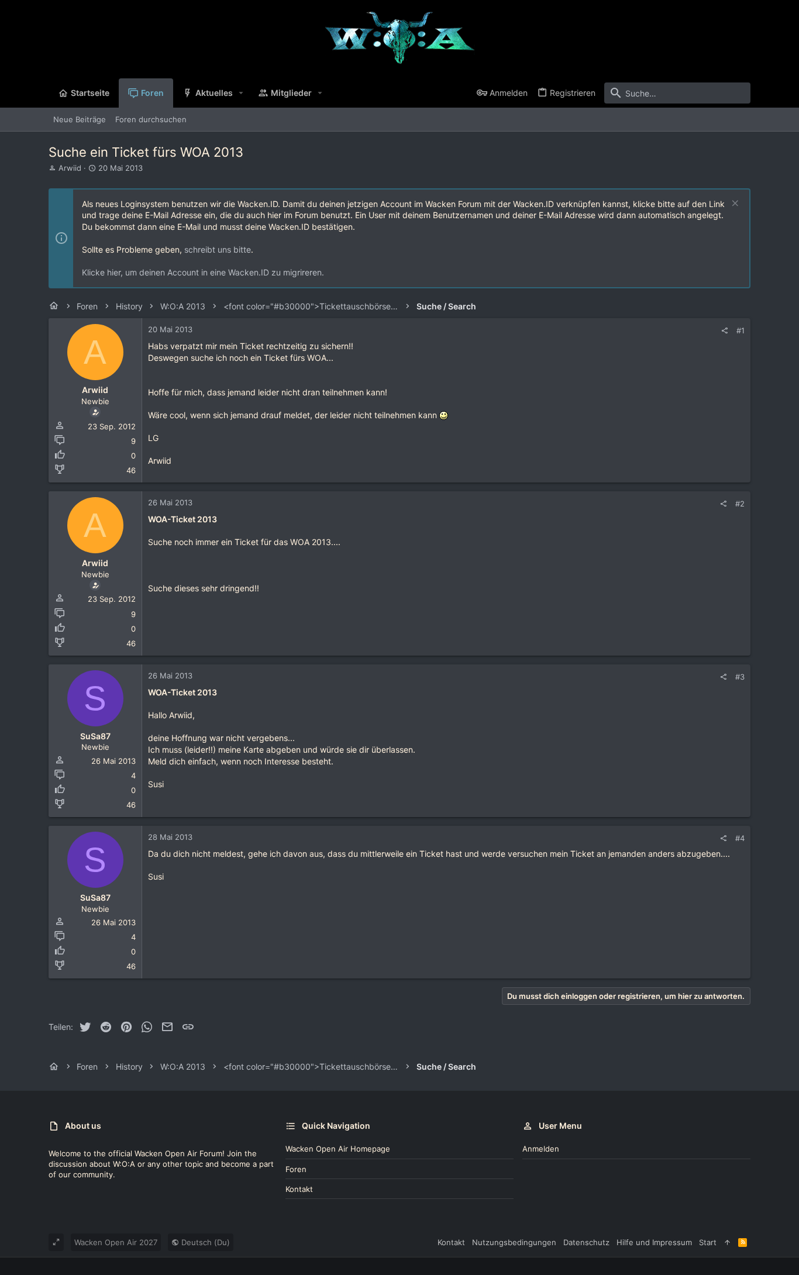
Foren (295, 1169)
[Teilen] (724, 330)
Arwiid (69, 168)
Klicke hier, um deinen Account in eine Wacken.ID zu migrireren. (203, 272)
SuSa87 (95, 736)
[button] (241, 93)
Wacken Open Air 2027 (115, 1242)
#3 (740, 676)
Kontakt (299, 1189)
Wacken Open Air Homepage (337, 1148)
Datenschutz (586, 1242)
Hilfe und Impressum (654, 1242)
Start (708, 1242)
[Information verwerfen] (734, 204)
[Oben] (727, 1242)
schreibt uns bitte (217, 249)
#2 (740, 503)
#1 (740, 330)
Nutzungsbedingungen (514, 1242)
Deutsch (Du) (204, 1242)
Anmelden (540, 1148)
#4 (740, 838)
